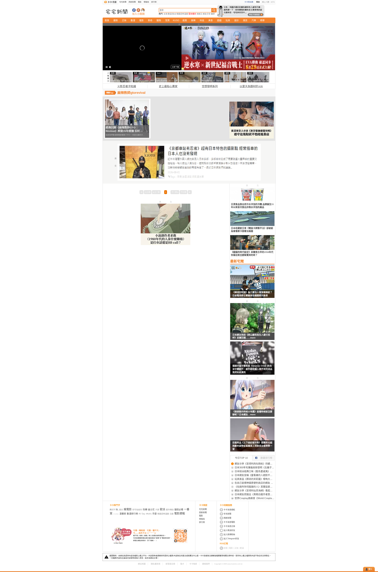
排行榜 (154, 2)
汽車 (254, 20)
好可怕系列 (137, 509)
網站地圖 (142, 564)
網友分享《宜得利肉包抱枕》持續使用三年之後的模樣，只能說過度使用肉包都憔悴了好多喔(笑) (254, 463)
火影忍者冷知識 (126, 86)
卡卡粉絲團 (248, 2)
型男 (167, 20)
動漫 (170, 14)
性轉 (145, 509)
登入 (370, 569)
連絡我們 (206, 564)
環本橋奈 (192, 14)
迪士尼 (151, 509)
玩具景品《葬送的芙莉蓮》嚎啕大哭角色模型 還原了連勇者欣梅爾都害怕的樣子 (254, 479)
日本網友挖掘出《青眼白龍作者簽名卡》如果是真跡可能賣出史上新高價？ (254, 494)
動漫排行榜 (132, 513)
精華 (262, 20)
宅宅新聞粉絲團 (134, 10)
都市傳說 (170, 509)
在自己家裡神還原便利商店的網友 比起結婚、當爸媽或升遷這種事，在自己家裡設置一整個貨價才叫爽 (254, 483)
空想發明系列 (210, 86)
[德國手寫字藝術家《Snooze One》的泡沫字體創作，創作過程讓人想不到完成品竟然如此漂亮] (252, 359)
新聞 (225, 548)
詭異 (185, 20)
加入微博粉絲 (229, 534)
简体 (258, 2)
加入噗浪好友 (138, 10)
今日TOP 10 (241, 458)
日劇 (171, 514)
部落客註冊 (170, 564)
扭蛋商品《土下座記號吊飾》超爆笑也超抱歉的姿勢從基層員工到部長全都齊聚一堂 (252, 445)
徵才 (182, 564)
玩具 (228, 20)
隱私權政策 (155, 564)
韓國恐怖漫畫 (182, 14)
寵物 (159, 20)
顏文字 (112, 510)
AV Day (142, 514)
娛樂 (193, 20)
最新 (115, 20)
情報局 (146, 2)
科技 (202, 20)
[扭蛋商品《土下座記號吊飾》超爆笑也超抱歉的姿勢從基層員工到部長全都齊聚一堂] (252, 436)
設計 (236, 20)
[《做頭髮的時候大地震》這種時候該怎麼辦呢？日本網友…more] (252, 408)
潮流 (245, 20)
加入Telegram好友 (231, 538)
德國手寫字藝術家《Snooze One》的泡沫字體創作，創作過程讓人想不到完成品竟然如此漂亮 (252, 369)
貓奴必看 (178, 509)
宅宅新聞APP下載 (143, 10)
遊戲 (219, 20)
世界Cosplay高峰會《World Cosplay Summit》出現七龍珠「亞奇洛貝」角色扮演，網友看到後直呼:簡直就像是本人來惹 (254, 498)
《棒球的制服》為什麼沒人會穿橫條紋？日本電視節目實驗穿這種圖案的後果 (252, 294)
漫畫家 (122, 513)
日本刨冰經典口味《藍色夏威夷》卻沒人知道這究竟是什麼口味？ (254, 471)
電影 (139, 2)
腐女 (121, 509)
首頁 (107, 20)
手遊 (154, 513)
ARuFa (148, 514)
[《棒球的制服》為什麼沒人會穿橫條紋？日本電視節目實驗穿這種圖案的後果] (252, 283)
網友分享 (206, 14)
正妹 (124, 20)
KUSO (176, 20)
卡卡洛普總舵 (229, 509)
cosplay (116, 514)
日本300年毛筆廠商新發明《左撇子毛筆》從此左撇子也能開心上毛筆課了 (254, 467)
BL (117, 509)
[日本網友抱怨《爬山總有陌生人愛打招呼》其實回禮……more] (252, 332)
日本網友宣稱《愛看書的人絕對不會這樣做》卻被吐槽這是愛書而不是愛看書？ (254, 475)
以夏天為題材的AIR (251, 86)
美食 (210, 20)
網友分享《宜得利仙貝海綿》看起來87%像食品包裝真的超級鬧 (254, 490)
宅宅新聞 (122, 2)
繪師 (213, 14)
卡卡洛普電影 (229, 522)
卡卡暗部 (193, 564)
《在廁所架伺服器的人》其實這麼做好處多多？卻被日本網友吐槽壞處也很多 (254, 486)
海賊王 (199, 14)
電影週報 (179, 513)
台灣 (165, 14)
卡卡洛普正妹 (229, 526)
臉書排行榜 (266, 458)
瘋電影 (128, 509)
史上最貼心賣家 (168, 86)
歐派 (174, 14)
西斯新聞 (132, 2)
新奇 (150, 20)
